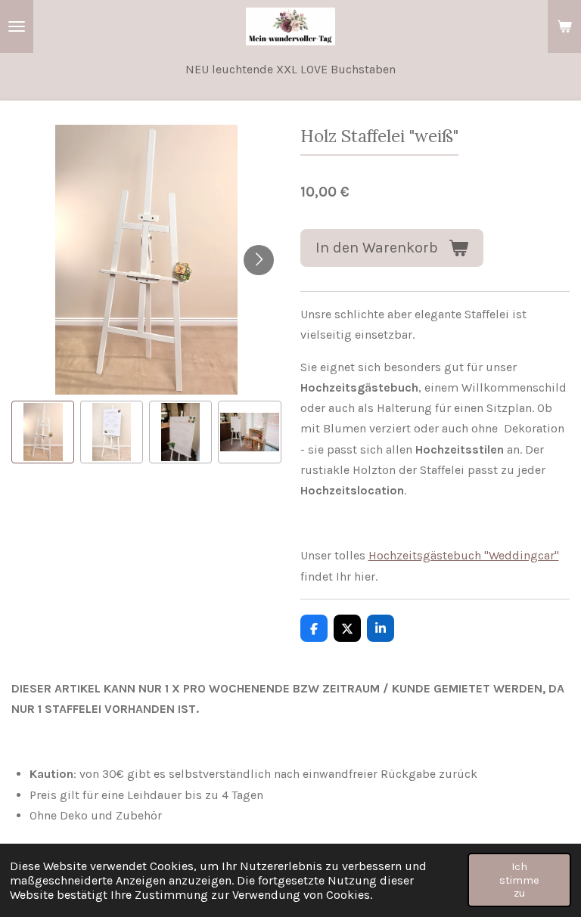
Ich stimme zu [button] (519, 880)
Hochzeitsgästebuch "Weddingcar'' (463, 555)
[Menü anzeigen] (16, 26)
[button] (42, 432)
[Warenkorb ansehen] (564, 26)
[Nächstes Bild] (259, 260)
